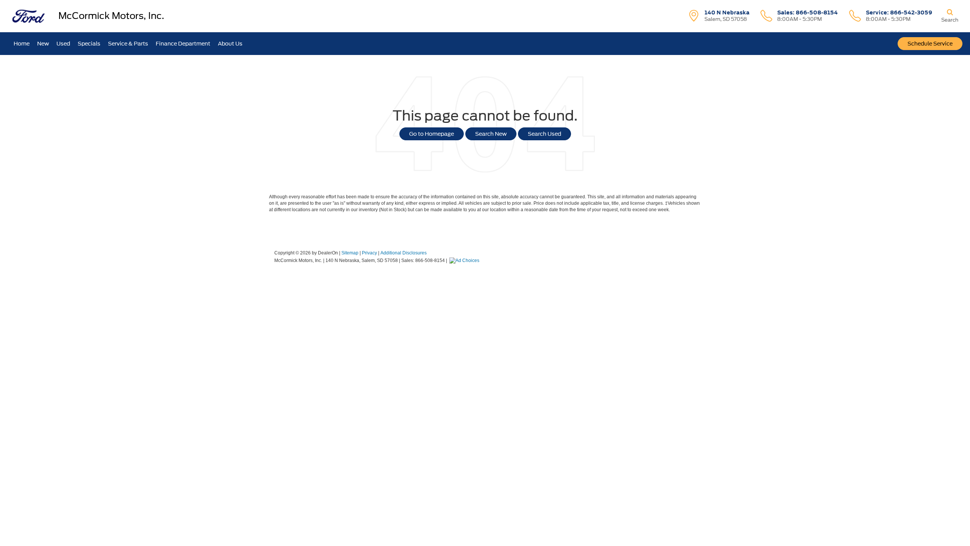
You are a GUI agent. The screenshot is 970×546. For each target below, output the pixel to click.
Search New (491, 134)
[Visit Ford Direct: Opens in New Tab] (465, 260)
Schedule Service (930, 44)
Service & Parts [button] (128, 44)
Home (22, 44)
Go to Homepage (431, 134)
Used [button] (63, 44)
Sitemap (349, 253)
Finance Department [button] (183, 44)
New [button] (43, 44)
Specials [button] (89, 44)
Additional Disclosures (403, 253)
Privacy (369, 253)
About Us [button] (230, 44)
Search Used (544, 134)
